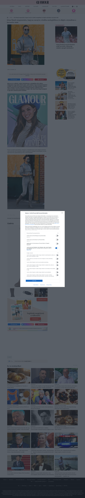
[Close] (62, 213)
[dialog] (42, 249)
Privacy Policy (49, 284)
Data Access (42, 284)
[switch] (56, 235)
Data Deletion (35, 284)
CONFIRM (34, 280)
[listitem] (42, 233)
